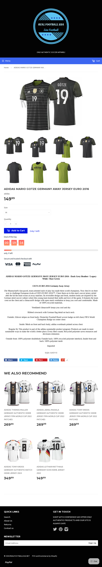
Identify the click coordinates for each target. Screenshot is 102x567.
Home (6, 67)
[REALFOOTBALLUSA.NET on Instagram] (66, 530)
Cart (98, 61)
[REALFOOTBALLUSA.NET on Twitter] (55, 530)
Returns (7, 524)
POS (34, 556)
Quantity (7, 219)
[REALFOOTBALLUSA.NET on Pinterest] (61, 530)
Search (7, 517)
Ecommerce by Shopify (48, 556)
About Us (8, 521)
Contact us (9, 528)
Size (6, 208)
